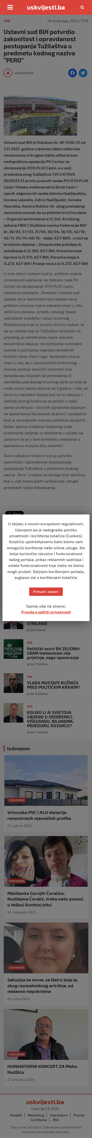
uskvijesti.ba (46, 7)
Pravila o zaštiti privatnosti (46, 612)
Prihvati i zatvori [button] (46, 591)
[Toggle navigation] (10, 7)
